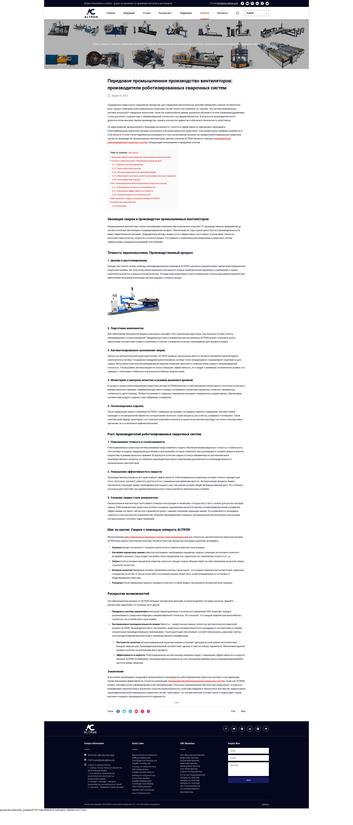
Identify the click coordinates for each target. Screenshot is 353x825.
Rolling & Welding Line (141, 758)
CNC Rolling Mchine (140, 769)
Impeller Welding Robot (142, 781)
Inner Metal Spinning (189, 769)
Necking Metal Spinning (190, 766)
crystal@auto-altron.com (104, 760)
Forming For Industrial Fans (144, 767)
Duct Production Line (141, 793)
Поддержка (186, 13)
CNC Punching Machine (190, 786)
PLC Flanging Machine (189, 789)
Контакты (222, 13)
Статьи (146, 13)
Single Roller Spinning (189, 758)
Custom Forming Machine (191, 772)
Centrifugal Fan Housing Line (144, 760)
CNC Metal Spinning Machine (192, 755)
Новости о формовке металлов (127, 44)
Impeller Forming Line (141, 763)
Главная (111, 13)
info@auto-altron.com (227, 3)
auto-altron (133, 153)
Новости (204, 13)
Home (96, 44)
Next (243, 711)
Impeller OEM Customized (143, 790)
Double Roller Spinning (189, 760)
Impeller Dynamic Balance (143, 772)
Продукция (129, 13)
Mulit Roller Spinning (188, 763)
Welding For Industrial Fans (143, 775)
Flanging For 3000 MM (189, 778)
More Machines (186, 792)
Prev (233, 711)
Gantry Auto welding (141, 778)
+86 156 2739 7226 (105, 755)
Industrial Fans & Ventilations (144, 755)
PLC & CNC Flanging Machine (192, 775)
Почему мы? (165, 13)
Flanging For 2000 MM (189, 780)
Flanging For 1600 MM (189, 783)
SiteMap (265, 804)
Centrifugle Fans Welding (142, 784)
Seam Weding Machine (141, 786)
